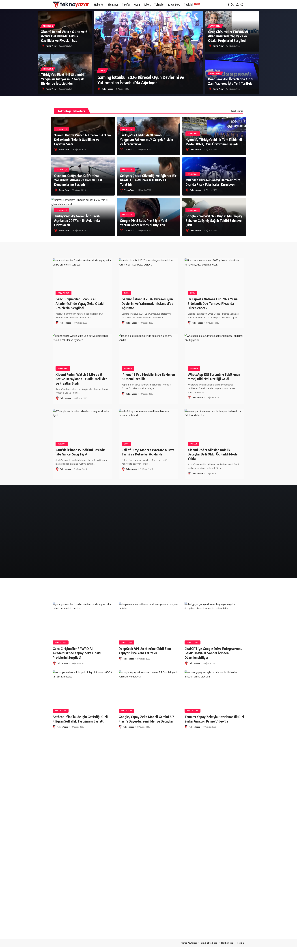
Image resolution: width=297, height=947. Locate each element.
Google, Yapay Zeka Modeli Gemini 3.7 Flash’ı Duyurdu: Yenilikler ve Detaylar (146, 718)
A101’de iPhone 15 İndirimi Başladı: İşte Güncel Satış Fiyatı (80, 452)
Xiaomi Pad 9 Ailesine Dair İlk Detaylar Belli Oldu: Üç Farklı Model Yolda (213, 454)
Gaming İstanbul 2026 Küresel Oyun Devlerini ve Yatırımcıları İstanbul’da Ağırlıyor (140, 79)
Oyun (102, 70)
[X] (232, 4)
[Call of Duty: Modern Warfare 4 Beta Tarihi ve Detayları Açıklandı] (149, 427)
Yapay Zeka (215, 26)
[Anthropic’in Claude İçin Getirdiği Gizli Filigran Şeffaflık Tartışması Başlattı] (82, 688)
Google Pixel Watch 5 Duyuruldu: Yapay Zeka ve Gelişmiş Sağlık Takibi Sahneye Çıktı (213, 220)
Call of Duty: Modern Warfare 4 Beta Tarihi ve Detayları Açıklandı (148, 452)
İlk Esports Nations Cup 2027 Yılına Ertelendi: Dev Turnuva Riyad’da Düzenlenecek (213, 303)
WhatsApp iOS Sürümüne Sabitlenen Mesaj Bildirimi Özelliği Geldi (214, 376)
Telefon (128, 368)
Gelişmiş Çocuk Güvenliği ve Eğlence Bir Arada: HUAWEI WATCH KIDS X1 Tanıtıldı (148, 180)
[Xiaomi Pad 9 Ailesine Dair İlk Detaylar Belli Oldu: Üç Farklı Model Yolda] (214, 427)
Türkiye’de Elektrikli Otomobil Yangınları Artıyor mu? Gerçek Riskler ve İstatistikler (62, 78)
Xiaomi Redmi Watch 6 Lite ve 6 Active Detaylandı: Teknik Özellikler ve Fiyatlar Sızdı (64, 36)
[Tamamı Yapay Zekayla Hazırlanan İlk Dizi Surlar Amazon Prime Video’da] (214, 688)
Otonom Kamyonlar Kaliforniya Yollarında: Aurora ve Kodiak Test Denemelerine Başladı (78, 180)
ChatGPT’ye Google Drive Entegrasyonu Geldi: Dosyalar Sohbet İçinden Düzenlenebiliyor (213, 653)
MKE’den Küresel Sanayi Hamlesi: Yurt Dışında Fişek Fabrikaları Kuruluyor (212, 182)
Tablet (193, 444)
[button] (237, 4)
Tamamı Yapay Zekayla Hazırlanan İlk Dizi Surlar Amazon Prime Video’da (214, 718)
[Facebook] (228, 4)
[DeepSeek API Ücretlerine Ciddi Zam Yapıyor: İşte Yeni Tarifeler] (149, 620)
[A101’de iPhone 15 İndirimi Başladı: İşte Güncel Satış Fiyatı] (82, 427)
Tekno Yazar (50, 46)
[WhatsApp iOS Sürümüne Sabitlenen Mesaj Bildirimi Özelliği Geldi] (214, 352)
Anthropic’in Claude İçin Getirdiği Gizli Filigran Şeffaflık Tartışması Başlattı (80, 718)
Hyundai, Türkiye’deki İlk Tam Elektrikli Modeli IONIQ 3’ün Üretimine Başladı (213, 141)
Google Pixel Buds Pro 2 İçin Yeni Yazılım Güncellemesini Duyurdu (143, 222)
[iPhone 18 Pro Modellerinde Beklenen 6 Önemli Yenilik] (149, 352)
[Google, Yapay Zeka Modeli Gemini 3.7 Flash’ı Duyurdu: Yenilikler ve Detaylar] (149, 688)
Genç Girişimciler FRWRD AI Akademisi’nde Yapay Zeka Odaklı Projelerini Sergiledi (228, 36)
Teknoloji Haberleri (71, 111)
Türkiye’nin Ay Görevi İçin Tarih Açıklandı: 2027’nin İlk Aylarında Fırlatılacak (77, 220)
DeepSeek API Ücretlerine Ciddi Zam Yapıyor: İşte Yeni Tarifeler (231, 81)
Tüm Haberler (237, 111)
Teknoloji (48, 26)
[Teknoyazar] (71, 5)
